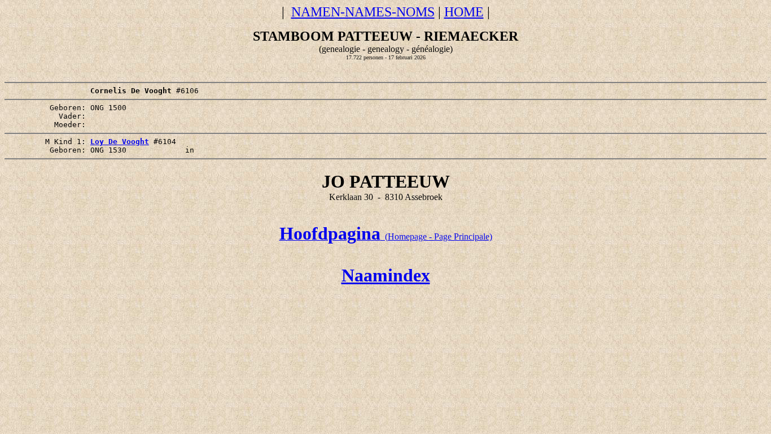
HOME (464, 12)
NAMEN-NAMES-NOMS (363, 12)
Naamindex (385, 275)
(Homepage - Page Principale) (385, 236)
